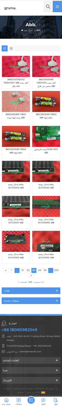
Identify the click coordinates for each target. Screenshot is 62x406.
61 (22, 270)
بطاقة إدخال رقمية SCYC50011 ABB (16, 221)
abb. (39, 30)
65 (45, 270)
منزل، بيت (28, 30)
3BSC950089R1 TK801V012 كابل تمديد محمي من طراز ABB (46, 83)
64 (39, 270)
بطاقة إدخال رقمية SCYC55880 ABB (46, 221)
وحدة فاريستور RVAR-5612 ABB (46, 151)
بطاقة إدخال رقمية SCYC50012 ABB (16, 186)
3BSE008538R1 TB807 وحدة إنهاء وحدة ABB (15, 116)
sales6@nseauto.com (30, 351)
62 (28, 270)
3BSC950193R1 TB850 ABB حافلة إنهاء (46, 116)
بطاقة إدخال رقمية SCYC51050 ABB (46, 256)
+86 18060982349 (19, 329)
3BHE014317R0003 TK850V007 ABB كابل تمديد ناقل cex (15, 83)
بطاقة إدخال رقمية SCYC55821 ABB (16, 256)
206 (56, 270)
